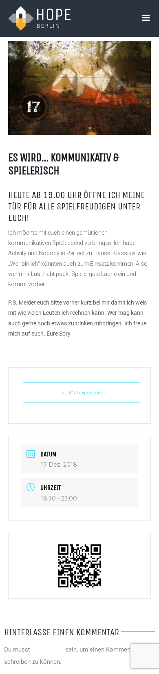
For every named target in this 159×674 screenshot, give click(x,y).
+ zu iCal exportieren (81, 392)
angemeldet (48, 649)
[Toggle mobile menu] (146, 17)
